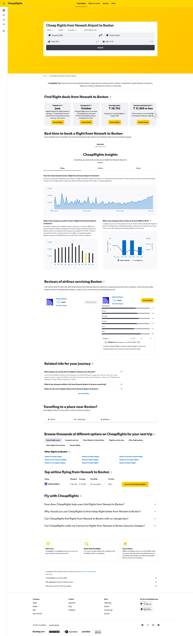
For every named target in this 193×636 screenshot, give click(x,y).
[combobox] (50, 30)
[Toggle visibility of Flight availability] (124, 260)
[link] (57, 122)
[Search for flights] (4, 10)
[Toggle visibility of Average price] (137, 260)
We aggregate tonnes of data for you (59, 582)
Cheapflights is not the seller (56, 578)
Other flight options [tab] (136, 440)
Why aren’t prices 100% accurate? (58, 586)
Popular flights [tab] (75, 445)
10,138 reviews (61, 305)
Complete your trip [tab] (71, 440)
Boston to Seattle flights (53, 456)
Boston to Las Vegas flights (129, 460)
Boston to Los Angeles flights (55, 463)
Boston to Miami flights (90, 460)
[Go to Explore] (4, 24)
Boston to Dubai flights (90, 463)
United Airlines (61, 299)
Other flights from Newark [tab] (55, 445)
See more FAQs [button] (83, 393)
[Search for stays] (4, 15)
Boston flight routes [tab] (53, 440)
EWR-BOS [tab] (100, 144)
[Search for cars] (4, 19)
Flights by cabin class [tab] (116, 440)
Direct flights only (90, 30)
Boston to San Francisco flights (55, 460)
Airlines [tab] (100, 168)
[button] (3, 3)
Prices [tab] (62, 168)
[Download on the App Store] (146, 609)
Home (45, 76)
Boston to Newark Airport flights (131, 456)
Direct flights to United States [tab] (93, 440)
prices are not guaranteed (89, 571)
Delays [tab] (138, 168)
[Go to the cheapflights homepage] (16, 3)
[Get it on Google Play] (146, 604)
